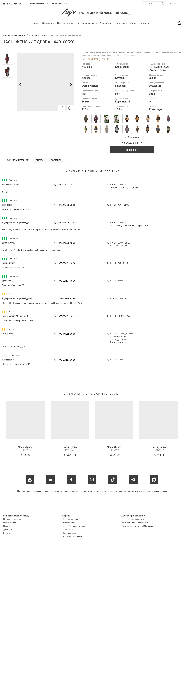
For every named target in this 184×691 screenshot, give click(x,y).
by (174, 4)
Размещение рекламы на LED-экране (137, 526)
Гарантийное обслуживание (74, 526)
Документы (8, 529)
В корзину (132, 149)
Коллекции (19, 35)
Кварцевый (122, 66)
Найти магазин (9, 522)
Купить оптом (68, 529)
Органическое (90, 85)
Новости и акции (54, 4)
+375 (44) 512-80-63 (66, 334)
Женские (87, 66)
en (178, 4)
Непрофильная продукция (133, 519)
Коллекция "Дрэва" (38, 35)
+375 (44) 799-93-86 (66, 223)
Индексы (120, 85)
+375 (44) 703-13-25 (66, 243)
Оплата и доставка (37, 4)
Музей (66, 4)
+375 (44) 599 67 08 (66, 298)
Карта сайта (8, 533)
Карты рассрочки (69, 533)
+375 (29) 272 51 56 (66, 185)
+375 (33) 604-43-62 (66, 316)
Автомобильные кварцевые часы (136, 522)
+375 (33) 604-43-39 (66, 281)
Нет (84, 93)
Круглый (120, 77)
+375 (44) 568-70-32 (66, 205)
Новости (6, 526)
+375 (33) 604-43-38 (66, 263)
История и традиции (12, 519)
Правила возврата (69, 522)
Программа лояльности (72, 536)
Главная (6, 35)
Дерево (86, 77)
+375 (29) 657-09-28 (66, 360)
